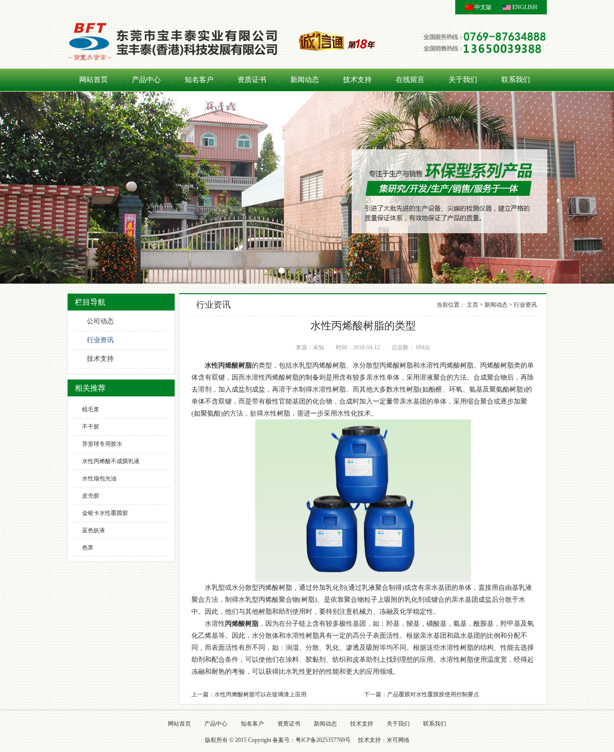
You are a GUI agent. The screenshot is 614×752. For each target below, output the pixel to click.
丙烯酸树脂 (242, 623)
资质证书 (251, 80)
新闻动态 (304, 80)
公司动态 (100, 321)
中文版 (483, 7)
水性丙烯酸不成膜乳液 (111, 461)
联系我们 (515, 80)
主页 (472, 304)
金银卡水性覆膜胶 (105, 513)
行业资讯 (100, 340)
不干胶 (90, 426)
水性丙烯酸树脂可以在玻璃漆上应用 (260, 694)
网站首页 (93, 80)
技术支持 (357, 80)
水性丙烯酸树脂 (228, 365)
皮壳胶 (90, 495)
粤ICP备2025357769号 (323, 740)
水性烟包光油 (99, 478)
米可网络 (398, 740)
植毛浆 (90, 409)
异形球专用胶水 (102, 444)
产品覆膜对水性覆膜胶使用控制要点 (433, 694)
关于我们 (463, 80)
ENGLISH (524, 7)
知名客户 (199, 80)
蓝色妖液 (93, 530)
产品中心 (146, 80)
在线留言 (410, 80)
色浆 (88, 547)
